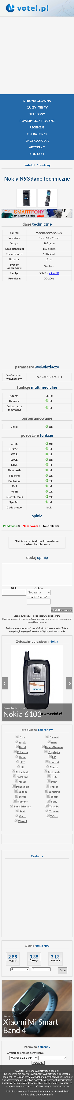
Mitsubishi (22, 771)
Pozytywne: (10, 525)
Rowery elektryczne (37, 120)
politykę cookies (33, 1091)
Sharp (54, 796)
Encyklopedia (37, 140)
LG (22, 767)
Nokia (22, 781)
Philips (54, 786)
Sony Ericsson (22, 806)
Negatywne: (30, 525)
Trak (22, 811)
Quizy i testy (37, 107)
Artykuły (37, 147)
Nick (14, 588)
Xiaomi (22, 821)
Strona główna (37, 100)
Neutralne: (50, 525)
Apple (22, 742)
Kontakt (37, 154)
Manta (54, 767)
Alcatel (54, 737)
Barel (22, 747)
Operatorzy (37, 134)
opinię (37, 557)
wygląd (13, 960)
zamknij (25, 1094)
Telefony (37, 114)
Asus (54, 742)
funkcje (34, 960)
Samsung (54, 791)
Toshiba (54, 806)
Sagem (22, 791)
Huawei (54, 762)
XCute (54, 816)
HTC (22, 762)
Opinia (38, 588)
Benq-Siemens (54, 747)
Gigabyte (54, 752)
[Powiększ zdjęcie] (26, 207)
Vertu (22, 816)
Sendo (23, 796)
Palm (54, 781)
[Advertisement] (37, 55)
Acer (22, 737)
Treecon (54, 811)
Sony (54, 801)
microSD (54, 273)
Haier (22, 757)
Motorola (54, 771)
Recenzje (37, 127)
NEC (54, 776)
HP (54, 757)
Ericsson (22, 752)
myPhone (22, 776)
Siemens (22, 801)
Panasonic (22, 786)
